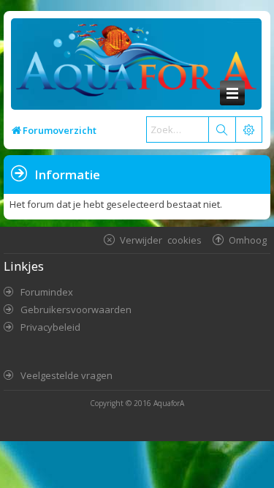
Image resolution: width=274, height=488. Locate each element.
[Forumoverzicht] (132, 64)
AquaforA (168, 403)
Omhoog (248, 239)
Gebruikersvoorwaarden (76, 309)
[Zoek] (221, 129)
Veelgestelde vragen (66, 375)
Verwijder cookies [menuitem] (161, 239)
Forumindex (46, 292)
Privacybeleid (50, 327)
